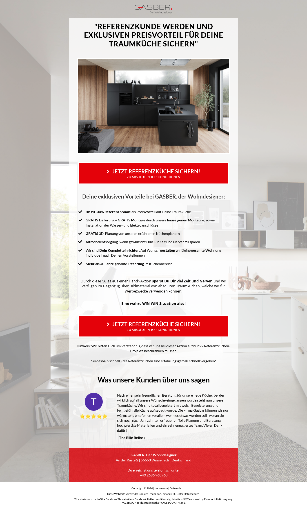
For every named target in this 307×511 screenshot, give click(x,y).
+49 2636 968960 (153, 475)
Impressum (161, 488)
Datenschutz (177, 488)
